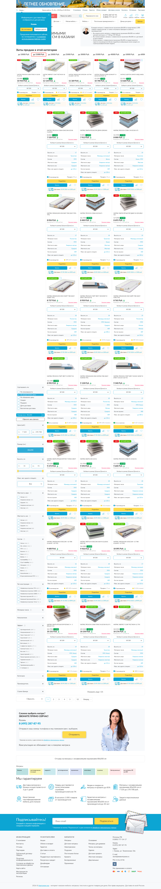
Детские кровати (95, 853)
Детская (56, 21)
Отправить (74, 735)
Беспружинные (70, 860)
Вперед (86, 699)
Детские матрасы (71, 844)
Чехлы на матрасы (95, 847)
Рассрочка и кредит (47, 860)
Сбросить (30, 699)
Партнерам (141, 10)
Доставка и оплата (114, 10)
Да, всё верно (26, 29)
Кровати (67, 857)
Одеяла (91, 850)
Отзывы (85, 10)
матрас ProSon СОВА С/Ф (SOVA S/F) (125, 130)
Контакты (125, 10)
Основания (92, 840)
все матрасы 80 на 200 (128, 771)
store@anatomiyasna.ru (121, 856)
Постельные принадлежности (104, 21)
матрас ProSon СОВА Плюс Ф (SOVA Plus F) (95, 624)
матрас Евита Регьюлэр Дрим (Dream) (93, 130)
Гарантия (92, 10)
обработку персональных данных (54, 740)
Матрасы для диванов (96, 844)
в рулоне (100, 770)
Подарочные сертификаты (50, 857)
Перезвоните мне (92, 16)
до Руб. (23, 54)
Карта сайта (20, 868)
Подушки (68, 850)
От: (19, 432)
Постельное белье (71, 853)
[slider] (18, 437)
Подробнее (29, 95)
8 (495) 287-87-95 (110, 15)
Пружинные (68, 863)
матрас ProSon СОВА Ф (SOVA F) (91, 213)
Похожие (38, 82)
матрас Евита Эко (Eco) (88, 459)
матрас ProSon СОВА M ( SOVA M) (124, 459)
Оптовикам (132, 10)
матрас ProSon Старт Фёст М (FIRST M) (60, 376)
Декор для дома (125, 21)
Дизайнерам (45, 863)
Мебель (85, 21)
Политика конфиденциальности (24, 859)
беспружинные (115, 770)
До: (33, 432)
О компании (77, 10)
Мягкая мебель (71, 21)
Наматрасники (69, 847)
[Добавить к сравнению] (32, 99)
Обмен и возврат (101, 10)
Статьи (43, 853)
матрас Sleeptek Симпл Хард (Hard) (132, 74)
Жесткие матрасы (95, 857)
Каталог (51, 16)
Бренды (140, 21)
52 (78, 699)
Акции (42, 840)
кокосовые (87, 770)
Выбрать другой (40, 29)
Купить (23, 99)
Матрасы (67, 840)
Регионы (19, 876)
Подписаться (106, 821)
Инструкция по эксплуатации (22, 872)
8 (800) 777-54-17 (110, 17)
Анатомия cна (43, 885)
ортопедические (63, 770)
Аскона (19, 770)
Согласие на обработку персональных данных (25, 864)
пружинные (74, 770)
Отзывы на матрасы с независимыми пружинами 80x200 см (80, 759)
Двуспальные (93, 860)
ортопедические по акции (35, 771)
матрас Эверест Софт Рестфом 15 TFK (126, 624)
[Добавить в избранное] (38, 99)
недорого (47, 770)
